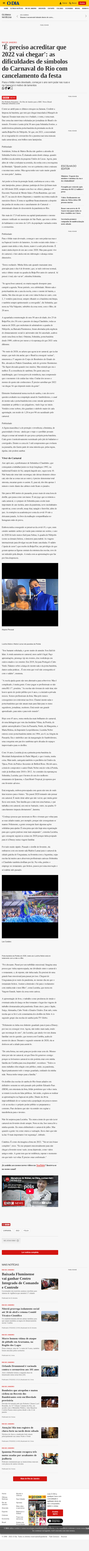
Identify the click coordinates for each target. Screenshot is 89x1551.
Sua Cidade (20, 1499)
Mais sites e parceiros (20, 1507)
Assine (82, 3)
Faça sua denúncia (19, 1518)
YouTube (40, 1165)
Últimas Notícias (16, 8)
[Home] (13, 4)
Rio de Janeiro (30, 8)
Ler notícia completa (30, 1252)
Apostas (19, 1502)
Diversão (42, 8)
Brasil (77, 8)
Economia (69, 8)
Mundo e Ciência (19, 1494)
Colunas (60, 8)
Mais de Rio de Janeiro (30, 1479)
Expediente (43, 1537)
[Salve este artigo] (11, 89)
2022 (17, 1231)
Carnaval (7, 1231)
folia (26, 1231)
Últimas (6, 16)
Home (6, 8)
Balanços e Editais (20, 1512)
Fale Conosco (54, 1537)
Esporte (51, 8)
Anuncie (64, 1537)
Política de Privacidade (20, 1523)
